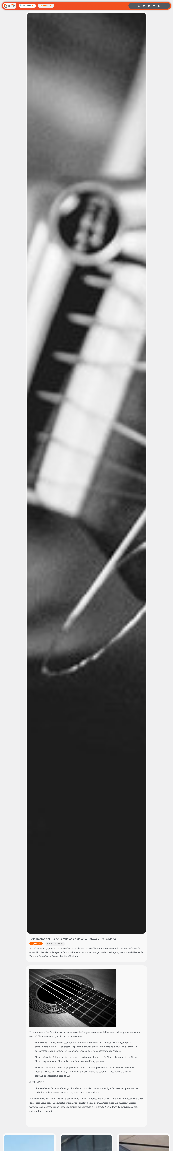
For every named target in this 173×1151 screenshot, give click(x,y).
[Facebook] (149, 6)
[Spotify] (159, 6)
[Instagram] (139, 6)
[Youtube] (154, 6)
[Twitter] (144, 6)
